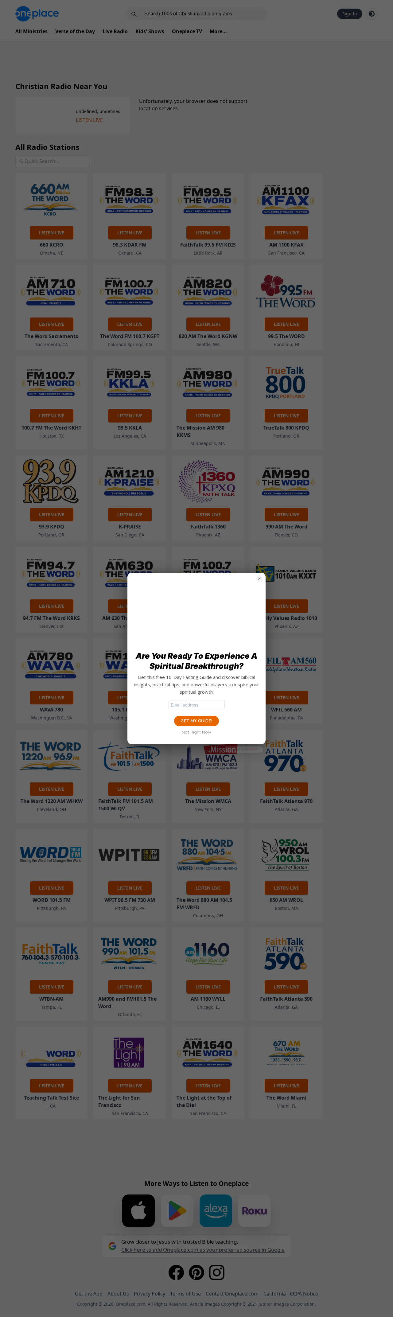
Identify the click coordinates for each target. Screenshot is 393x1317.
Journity (251, 749)
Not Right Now (196, 732)
